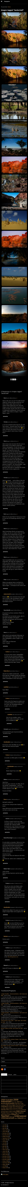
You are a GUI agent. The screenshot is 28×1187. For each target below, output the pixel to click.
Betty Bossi (7, 671)
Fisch (24, 1105)
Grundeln (3, 1108)
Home (9, 6)
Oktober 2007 (5, 1167)
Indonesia (15, 1108)
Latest (14, 1074)
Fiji (22, 1105)
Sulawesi (14, 1114)
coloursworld (7, 594)
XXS (25, 1118)
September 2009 (5, 1162)
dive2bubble (7, 742)
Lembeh (14, 1111)
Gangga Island (11, 1106)
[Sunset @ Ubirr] (14, 313)
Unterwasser (20, 1116)
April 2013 (4, 1128)
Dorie (20, 1105)
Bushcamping (10, 1103)
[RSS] (2, 1069)
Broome (3, 1103)
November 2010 (5, 1157)
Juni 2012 (4, 1143)
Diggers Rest (15, 1105)
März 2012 (4, 1148)
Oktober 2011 (5, 1152)
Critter (7, 1105)
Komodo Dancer (5, 1111)
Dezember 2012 (5, 1133)
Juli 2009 (4, 1166)
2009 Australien (7, 1100)
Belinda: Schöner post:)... (7, 1087)
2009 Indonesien (9, 1100)
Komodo (24, 1109)
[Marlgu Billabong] (14, 128)
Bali (18, 1102)
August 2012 (5, 1139)
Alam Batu (14, 1102)
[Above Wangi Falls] (14, 20)
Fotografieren (4, 1106)
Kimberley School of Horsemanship (15, 1109)
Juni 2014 (4, 1125)
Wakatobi (20, 1118)
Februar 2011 (5, 1154)
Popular (10, 1074)
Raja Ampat (18, 1113)
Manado (23, 1111)
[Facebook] (5, 1069)
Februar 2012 (5, 1149)
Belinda (6, 936)
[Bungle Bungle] (14, 331)
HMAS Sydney (9, 1108)
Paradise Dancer (5, 1113)
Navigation (7, 1)
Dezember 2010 (5, 1156)
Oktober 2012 (5, 1136)
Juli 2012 (4, 1141)
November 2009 (5, 1159)
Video (15, 1118)
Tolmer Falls (12, 1116)
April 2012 (4, 1146)
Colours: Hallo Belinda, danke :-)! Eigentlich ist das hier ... (14, 1084)
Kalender (20, 1108)
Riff (23, 1113)
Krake (10, 1111)
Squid (9, 1114)
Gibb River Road (20, 1106)
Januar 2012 (5, 1151)
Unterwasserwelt (7, 1118)
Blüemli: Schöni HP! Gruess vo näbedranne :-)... (12, 1081)
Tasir (18, 1114)
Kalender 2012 (5, 1109)
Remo (5, 799)
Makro (18, 1111)
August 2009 (5, 1164)
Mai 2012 (4, 1144)
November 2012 (5, 1134)
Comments (4, 1074)
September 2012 (5, 1138)
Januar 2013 (5, 1131)
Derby (10, 1105)
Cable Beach (17, 1103)
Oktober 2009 (5, 1161)
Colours (8, 651)
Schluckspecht (4, 1114)
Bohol (21, 1102)
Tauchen (5, 1116)
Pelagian (12, 1113)
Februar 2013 (5, 1130)
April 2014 (4, 1126)
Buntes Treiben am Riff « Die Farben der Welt (12, 1028)
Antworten (5, 416)
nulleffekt (6, 687)
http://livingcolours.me (13, 956)
